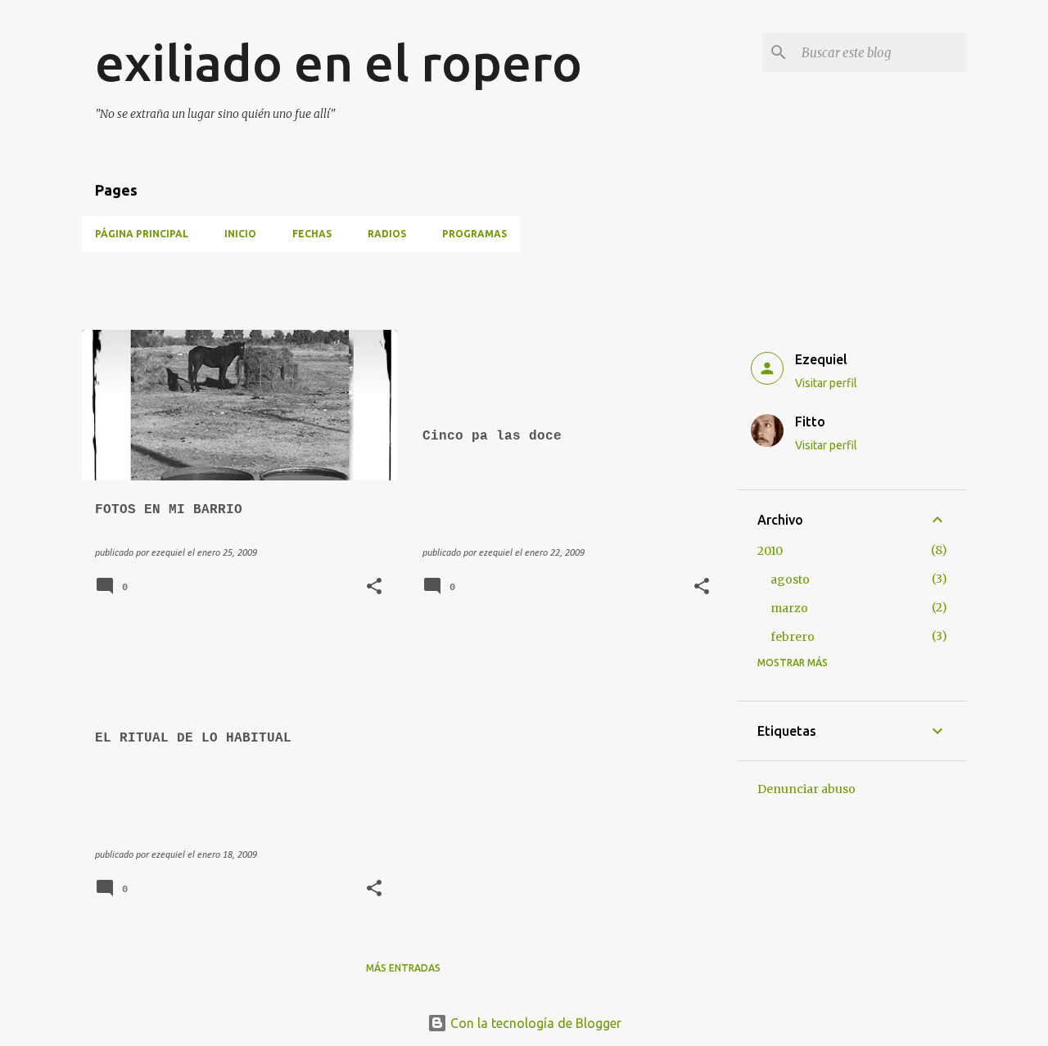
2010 (770, 550)
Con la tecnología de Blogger (534, 1023)
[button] (374, 588)
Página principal (141, 233)
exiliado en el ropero (338, 62)
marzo (789, 608)
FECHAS (312, 233)
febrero (792, 636)
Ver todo (686, 299)
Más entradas (403, 968)
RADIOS (387, 233)
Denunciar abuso (806, 789)
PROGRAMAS (474, 233)
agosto (790, 579)
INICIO (240, 233)
